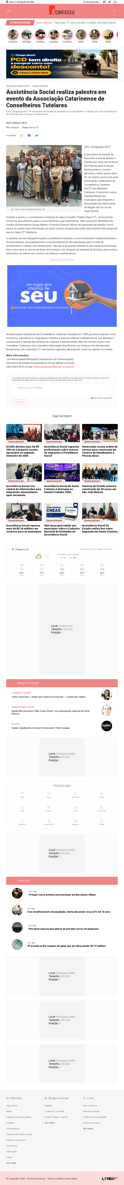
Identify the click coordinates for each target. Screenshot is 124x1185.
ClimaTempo (107, 549)
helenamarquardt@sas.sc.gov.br (54, 366)
